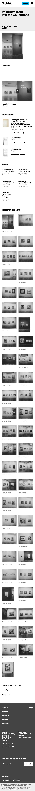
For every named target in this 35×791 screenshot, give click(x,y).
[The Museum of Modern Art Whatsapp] (9, 746)
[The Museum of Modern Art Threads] (12, 743)
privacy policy (19, 789)
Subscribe (28, 764)
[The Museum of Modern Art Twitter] (9, 743)
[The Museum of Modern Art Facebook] (6, 743)
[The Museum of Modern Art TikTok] (3, 746)
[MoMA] (5, 776)
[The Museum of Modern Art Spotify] (6, 746)
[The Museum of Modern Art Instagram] (3, 743)
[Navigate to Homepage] (6, 3)
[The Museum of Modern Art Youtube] (12, 746)
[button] (31, 3)
